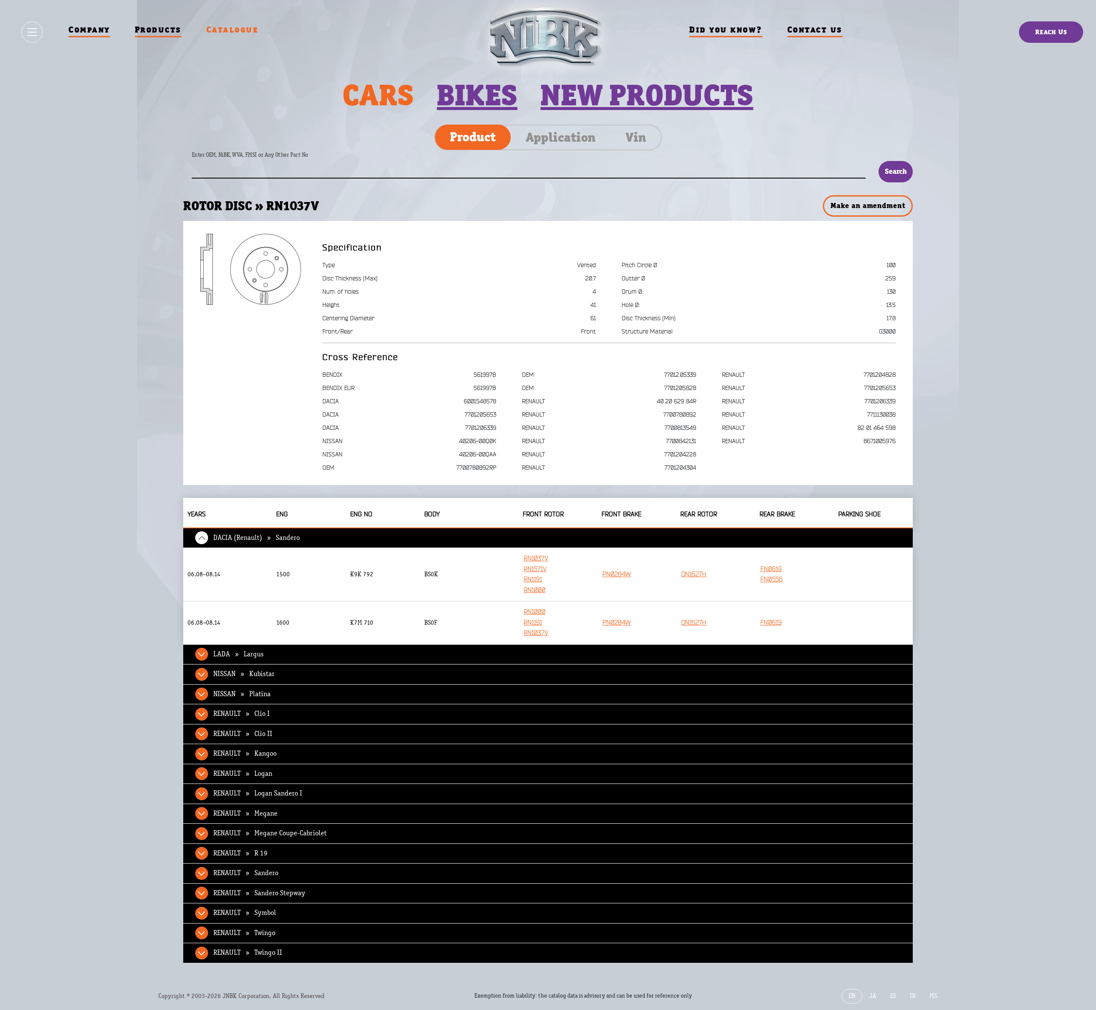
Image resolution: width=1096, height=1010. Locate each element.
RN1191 (533, 579)
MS (933, 996)
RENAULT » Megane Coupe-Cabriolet (270, 833)
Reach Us (1051, 31)
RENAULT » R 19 (240, 853)
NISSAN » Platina (242, 694)
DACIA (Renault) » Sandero (256, 537)
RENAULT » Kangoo (245, 753)
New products (646, 95)
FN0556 (771, 579)
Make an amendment (868, 205)
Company (89, 29)
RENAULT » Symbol (244, 913)
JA (873, 996)
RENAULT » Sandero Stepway (259, 893)
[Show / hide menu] (32, 32)
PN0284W (616, 574)
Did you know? (725, 29)
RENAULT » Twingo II (247, 952)
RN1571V (535, 569)
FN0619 (771, 569)
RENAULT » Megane (245, 813)
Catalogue (232, 29)
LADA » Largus (238, 654)
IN (913, 996)
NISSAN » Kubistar (243, 674)
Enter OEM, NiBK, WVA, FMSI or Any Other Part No (258, 159)
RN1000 (534, 590)
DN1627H (693, 574)
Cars (378, 95)
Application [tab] (561, 137)
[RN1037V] (250, 268)
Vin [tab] (635, 137)
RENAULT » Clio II (242, 734)
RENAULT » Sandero (245, 873)
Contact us (815, 29)
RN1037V (536, 558)
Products (158, 29)
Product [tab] (473, 137)
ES (893, 996)
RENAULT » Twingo (244, 933)
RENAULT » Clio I (241, 713)
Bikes (477, 95)
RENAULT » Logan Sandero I (257, 793)
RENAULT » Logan (242, 773)
